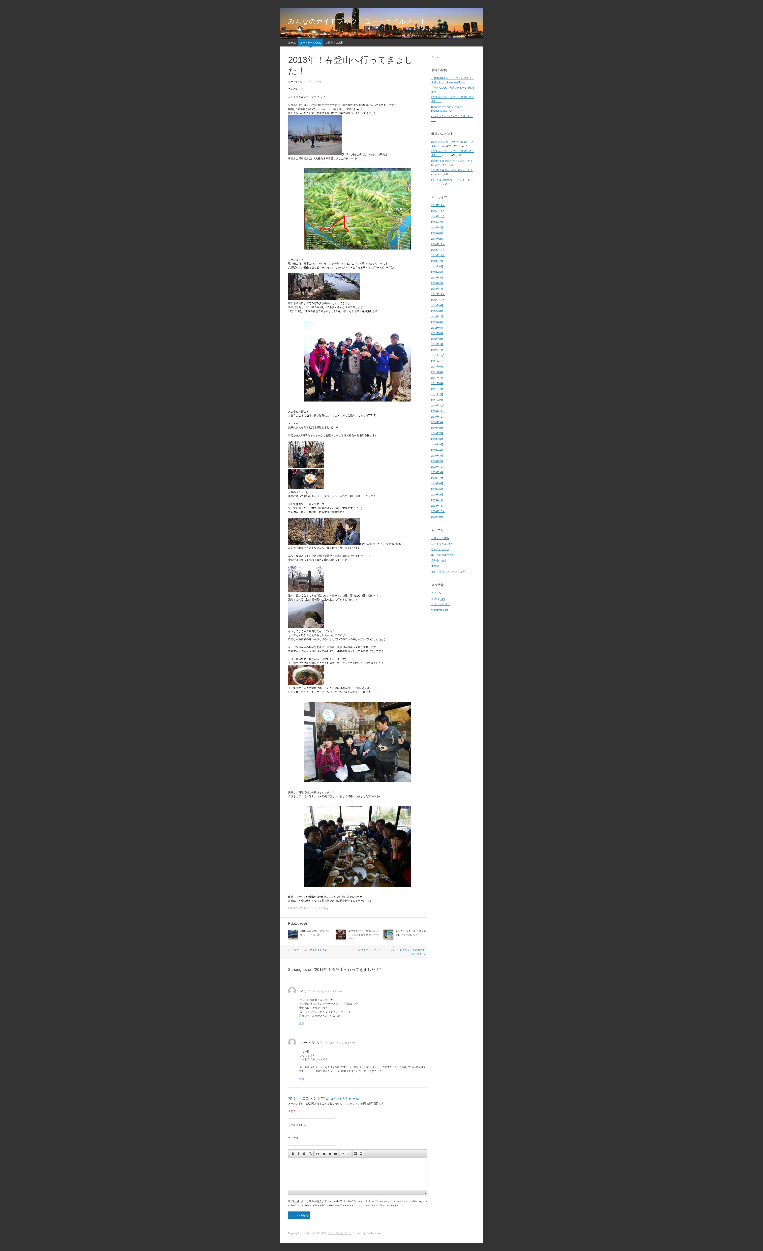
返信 (301, 1023)
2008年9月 (437, 517)
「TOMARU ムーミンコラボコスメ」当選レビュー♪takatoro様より (452, 80)
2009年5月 (437, 489)
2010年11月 (438, 411)
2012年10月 (438, 300)
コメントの (440, 604)
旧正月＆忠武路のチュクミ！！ (449, 180)
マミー (294, 1098)
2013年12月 (438, 250)
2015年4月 (437, 227)
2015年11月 (438, 211)
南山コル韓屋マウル (442, 555)
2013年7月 (437, 261)
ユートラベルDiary (310, 42)
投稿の (438, 598)
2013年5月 (437, 272)
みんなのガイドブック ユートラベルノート (357, 21)
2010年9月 (437, 422)
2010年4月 (437, 450)
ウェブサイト (296, 1138)
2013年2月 (437, 283)
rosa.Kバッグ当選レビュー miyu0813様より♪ (448, 108)
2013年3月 (437, 277)
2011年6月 (437, 383)
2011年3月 (437, 394)
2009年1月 (437, 500)
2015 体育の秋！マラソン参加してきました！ (315, 933)
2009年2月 (437, 494)
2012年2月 (437, 344)
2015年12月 (438, 205)
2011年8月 (437, 372)
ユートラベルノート (339, 1233)
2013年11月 (438, 255)
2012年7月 (437, 316)
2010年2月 (437, 461)
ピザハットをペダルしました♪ (307, 950)
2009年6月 (437, 483)
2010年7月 (437, 433)
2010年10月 (438, 416)
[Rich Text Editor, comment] (357, 1174)
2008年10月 (438, 511)
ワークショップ (440, 549)
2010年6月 (437, 439)
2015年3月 (437, 233)
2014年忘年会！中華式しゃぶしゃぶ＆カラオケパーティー (363, 934)
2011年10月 (438, 361)
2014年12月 (438, 244)
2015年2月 (437, 238)
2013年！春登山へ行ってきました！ (452, 161)
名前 (291, 1111)
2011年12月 (438, 355)
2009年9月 (437, 472)
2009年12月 (438, 466)
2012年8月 (437, 311)
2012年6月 (437, 322)
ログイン (436, 593)
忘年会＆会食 (439, 560)
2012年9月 (437, 305)
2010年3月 (437, 455)
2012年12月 (438, 294)
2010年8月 (437, 428)
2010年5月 (437, 444)
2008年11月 (438, 505)
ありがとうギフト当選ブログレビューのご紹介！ (410, 933)
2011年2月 (437, 400)
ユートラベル (295, 81)
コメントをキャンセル (345, 1098)
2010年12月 (438, 405)
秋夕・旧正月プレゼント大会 (448, 571)
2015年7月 (437, 222)
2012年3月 (437, 339)
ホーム (292, 42)
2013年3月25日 (312, 81)
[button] (293, 1153)
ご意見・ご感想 (334, 42)
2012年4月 (437, 333)
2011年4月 (437, 389)
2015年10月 (438, 216)
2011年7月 (437, 377)
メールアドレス (298, 1124)
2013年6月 (437, 266)
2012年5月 (437, 327)
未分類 (435, 566)
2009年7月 (437, 478)
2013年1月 (437, 288)
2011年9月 (437, 366)
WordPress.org (439, 609)
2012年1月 (437, 350)
